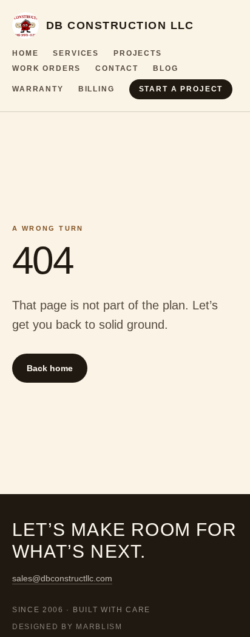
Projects (137, 53)
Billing (96, 89)
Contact (116, 68)
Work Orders (46, 68)
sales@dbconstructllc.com (62, 578)
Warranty (38, 89)
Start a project (181, 89)
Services (76, 53)
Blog (165, 68)
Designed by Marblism (67, 626)
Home (25, 53)
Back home (50, 368)
